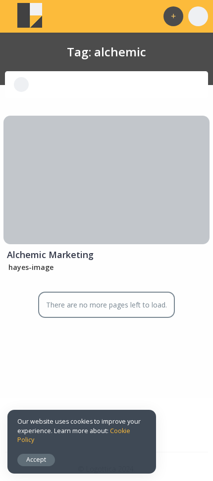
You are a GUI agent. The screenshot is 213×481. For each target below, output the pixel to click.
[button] (173, 16)
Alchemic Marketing (50, 255)
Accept (36, 459)
